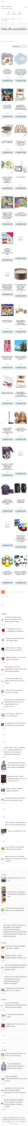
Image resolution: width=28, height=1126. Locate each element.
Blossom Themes (15, 1121)
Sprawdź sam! (7, 80)
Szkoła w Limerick (6, 6)
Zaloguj (14, 14)
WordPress (15, 1123)
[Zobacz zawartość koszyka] (19, 13)
